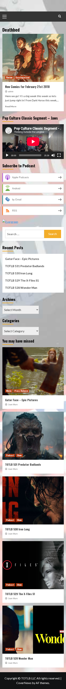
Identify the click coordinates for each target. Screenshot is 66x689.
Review (9, 77)
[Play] (7, 155)
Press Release (21, 390)
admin (10, 91)
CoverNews (23, 683)
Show (19, 455)
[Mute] (53, 155)
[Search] (59, 16)
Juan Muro (13, 404)
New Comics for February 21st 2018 (27, 86)
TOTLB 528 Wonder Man (21, 287)
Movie (8, 390)
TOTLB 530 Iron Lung (18, 273)
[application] (33, 141)
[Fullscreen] (59, 155)
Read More (10, 106)
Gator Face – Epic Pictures (22, 258)
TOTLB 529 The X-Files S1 (22, 280)
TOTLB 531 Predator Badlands (24, 266)
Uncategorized (22, 77)
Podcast (10, 455)
